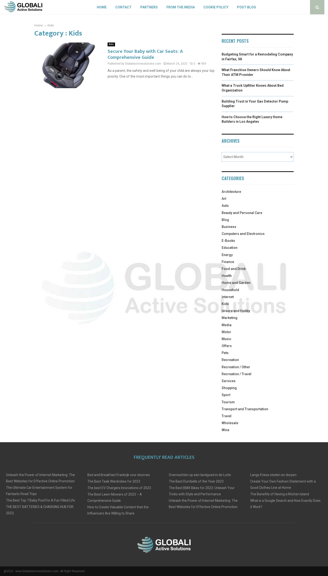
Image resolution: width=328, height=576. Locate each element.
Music (226, 339)
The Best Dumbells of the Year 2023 (196, 481)
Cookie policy (215, 7)
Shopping (229, 388)
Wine (225, 430)
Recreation (230, 360)
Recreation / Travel (236, 374)
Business (229, 227)
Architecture (231, 192)
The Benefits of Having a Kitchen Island (279, 494)
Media (226, 325)
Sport (226, 395)
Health (227, 276)
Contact (123, 7)
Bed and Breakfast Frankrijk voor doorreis (118, 475)
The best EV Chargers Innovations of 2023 (119, 488)
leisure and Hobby (236, 311)
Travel (226, 416)
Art (224, 199)
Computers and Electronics (243, 234)
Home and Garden (236, 283)
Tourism (228, 402)
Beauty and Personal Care (242, 213)
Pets (225, 353)
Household (230, 290)
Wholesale (230, 423)
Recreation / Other (236, 367)
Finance (228, 262)
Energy (227, 255)
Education (229, 248)
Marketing (229, 318)
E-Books (228, 241)
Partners (149, 7)
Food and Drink (234, 269)
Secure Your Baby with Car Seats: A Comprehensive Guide (145, 54)
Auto (225, 206)
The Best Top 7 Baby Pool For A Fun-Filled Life (40, 500)
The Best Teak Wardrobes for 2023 (113, 481)
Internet (228, 297)
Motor (226, 332)
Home (102, 7)
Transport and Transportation (245, 409)
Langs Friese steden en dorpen (273, 475)
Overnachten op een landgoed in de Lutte (200, 475)
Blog (225, 220)
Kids (111, 44)
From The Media (180, 7)
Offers (227, 346)
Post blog (246, 7)
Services (229, 381)
